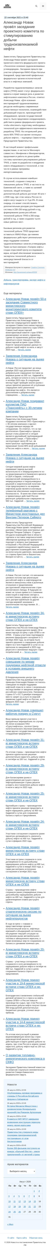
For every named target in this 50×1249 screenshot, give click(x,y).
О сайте (11, 1238)
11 (14, 1201)
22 (35, 1206)
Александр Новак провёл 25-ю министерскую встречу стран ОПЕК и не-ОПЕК (25, 797)
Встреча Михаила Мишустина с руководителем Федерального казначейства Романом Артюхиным (24, 1109)
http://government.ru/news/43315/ (25, 272)
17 (9, 1206)
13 (25, 1201)
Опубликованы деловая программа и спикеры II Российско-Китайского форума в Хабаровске (24, 1096)
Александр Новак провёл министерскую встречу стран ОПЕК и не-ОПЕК (25, 851)
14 (30, 1201)
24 (9, 1212)
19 (19, 1206)
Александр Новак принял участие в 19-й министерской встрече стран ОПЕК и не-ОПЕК (25, 985)
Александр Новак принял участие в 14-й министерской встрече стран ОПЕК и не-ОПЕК (25, 1024)
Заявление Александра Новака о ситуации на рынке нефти (25, 359)
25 (14, 1212)
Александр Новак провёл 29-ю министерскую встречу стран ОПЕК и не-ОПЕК (25, 769)
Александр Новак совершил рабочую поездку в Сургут (24, 712)
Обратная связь (36, 1238)
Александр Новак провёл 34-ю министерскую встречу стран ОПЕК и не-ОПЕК (25, 616)
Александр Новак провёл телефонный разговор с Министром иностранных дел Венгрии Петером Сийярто (25, 512)
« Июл (10, 1224)
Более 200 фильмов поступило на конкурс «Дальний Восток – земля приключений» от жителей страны (23, 1151)
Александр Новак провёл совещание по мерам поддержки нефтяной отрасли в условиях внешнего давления (26, 665)
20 (25, 1206)
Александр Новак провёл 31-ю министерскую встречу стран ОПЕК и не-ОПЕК (25, 743)
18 (14, 1206)
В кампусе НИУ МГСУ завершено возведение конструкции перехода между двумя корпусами (23, 1122)
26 (19, 1212)
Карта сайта (22, 1238)
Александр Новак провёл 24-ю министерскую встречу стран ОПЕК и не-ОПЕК (25, 825)
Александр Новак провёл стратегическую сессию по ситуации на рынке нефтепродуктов (23, 913)
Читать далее (24, 350)
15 (35, 1201)
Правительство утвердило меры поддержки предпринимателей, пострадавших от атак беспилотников (22, 1137)
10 (9, 1201)
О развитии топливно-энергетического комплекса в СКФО (25, 1058)
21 (30, 1206)
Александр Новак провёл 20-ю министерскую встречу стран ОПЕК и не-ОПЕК (25, 953)
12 (19, 1201)
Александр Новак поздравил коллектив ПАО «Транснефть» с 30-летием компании (25, 406)
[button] (36, 6)
